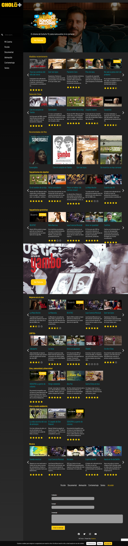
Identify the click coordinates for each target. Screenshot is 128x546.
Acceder (111, 485)
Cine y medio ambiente (38, 406)
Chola (39, 94)
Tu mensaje (55, 512)
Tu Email (54, 504)
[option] (38, 75)
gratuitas (44, 210)
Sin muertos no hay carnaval (110, 167)
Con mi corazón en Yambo (62, 167)
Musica (32, 444)
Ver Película (38, 40)
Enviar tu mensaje (58, 528)
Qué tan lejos (81, 167)
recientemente (41, 56)
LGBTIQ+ (32, 333)
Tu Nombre (55, 495)
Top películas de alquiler (39, 172)
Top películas (34, 210)
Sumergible (33, 167)
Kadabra (93, 538)
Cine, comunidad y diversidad (40, 368)
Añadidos (32, 56)
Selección (33, 94)
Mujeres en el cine (36, 297)
